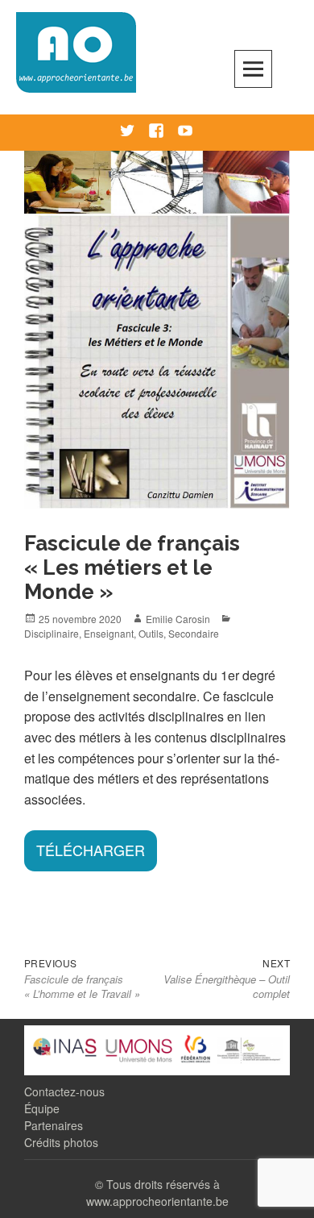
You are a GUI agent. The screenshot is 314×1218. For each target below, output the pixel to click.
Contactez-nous (64, 1091)
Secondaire (193, 633)
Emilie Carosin (178, 619)
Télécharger (90, 849)
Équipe (42, 1108)
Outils (150, 633)
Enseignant (109, 633)
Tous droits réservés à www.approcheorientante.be (157, 1192)
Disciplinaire (51, 633)
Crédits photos (61, 1142)
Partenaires (53, 1125)
